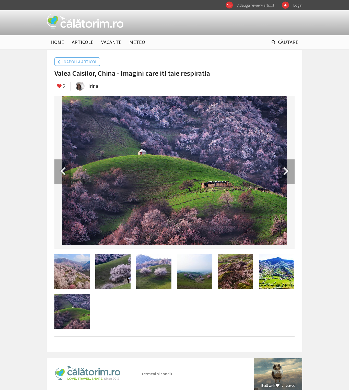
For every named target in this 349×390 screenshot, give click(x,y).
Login (297, 5)
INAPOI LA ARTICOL (78, 61)
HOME (57, 42)
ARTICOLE (83, 42)
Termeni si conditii (158, 373)
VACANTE (111, 42)
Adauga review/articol (255, 5)
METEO (137, 42)
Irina (93, 86)
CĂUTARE (288, 42)
